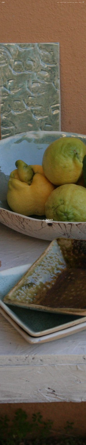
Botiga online (69, 2)
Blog (73, 2)
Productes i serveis (63, 2)
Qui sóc (58, 2)
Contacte (80, 2)
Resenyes (76, 2)
